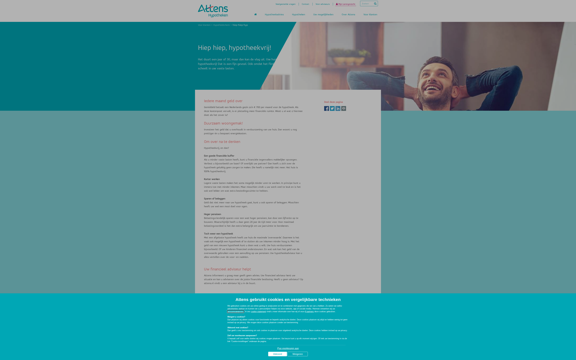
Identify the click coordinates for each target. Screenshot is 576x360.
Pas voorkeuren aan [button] (288, 348)
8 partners (309, 311)
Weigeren (297, 354)
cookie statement (258, 311)
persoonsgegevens (235, 311)
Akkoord (277, 354)
